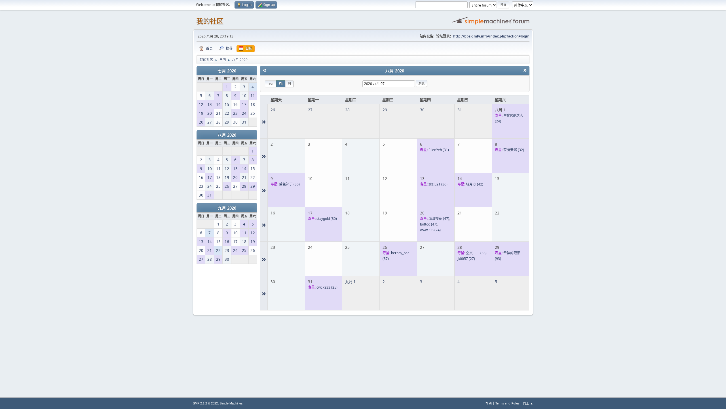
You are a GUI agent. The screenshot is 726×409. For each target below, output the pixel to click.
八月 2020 (227, 135)
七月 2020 (227, 71)
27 (310, 109)
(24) (430, 230)
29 (385, 109)
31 (459, 109)
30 (422, 109)
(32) (513, 149)
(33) (476, 253)
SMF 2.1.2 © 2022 (205, 403)
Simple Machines (231, 403)
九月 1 (350, 281)
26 (273, 109)
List (270, 84)
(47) (439, 218)
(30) (289, 184)
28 (347, 109)
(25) (326, 287)
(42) (474, 184)
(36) (438, 184)
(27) (466, 258)
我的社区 (209, 21)
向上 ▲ (528, 403)
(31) (439, 149)
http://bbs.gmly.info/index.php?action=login (491, 36)
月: (281, 84)
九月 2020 (227, 208)
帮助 (489, 403)
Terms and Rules (507, 403)
